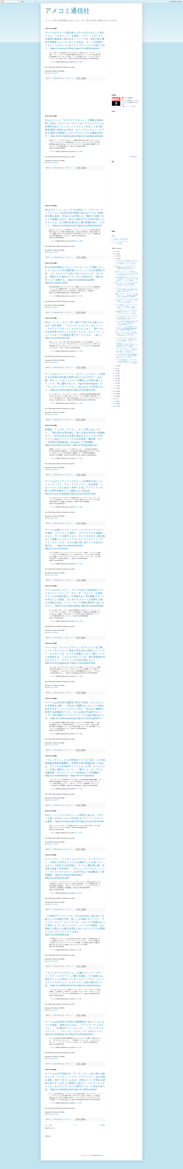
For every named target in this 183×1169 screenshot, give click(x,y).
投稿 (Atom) (51, 1128)
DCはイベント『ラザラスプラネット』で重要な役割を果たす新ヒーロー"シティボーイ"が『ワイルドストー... (126, 267)
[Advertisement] (75, 98)
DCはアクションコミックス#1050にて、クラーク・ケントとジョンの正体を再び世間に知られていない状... (126, 273)
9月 (116, 368)
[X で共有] (81, 78)
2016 (115, 401)
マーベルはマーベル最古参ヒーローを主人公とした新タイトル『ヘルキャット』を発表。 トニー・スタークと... (126, 262)
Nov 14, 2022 (78, 621)
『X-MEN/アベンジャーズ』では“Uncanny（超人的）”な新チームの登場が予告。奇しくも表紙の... (126, 345)
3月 (116, 383)
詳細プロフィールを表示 (128, 106)
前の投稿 (102, 1125)
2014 (115, 406)
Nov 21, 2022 (78, 296)
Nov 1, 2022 (78, 1103)
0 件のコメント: (69, 78)
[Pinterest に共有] (85, 78)
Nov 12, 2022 (78, 676)
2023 (115, 251)
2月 (116, 386)
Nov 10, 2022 (78, 734)
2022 (115, 254)
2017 (115, 399)
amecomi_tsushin (52, 73)
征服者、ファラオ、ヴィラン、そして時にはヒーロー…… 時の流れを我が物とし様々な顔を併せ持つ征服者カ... (126, 295)
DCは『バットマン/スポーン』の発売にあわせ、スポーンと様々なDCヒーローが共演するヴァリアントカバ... (126, 334)
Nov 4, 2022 (78, 833)
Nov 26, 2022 (78, 151)
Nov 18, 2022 (78, 403)
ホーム (76, 1125)
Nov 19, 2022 (78, 351)
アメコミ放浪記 (117, 243)
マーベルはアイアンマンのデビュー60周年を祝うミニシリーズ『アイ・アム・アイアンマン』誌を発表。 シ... (126, 300)
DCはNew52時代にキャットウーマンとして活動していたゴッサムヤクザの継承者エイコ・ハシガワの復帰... (126, 279)
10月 (116, 366)
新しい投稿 (48, 1125)
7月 (116, 373)
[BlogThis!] (79, 78)
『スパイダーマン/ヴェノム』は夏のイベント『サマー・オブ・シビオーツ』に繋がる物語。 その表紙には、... (126, 350)
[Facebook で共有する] (83, 78)
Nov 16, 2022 (78, 458)
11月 (116, 258)
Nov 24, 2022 (78, 241)
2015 (115, 403)
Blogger (101, 1155)
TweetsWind (133, 156)
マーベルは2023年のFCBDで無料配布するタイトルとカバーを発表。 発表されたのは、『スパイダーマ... (126, 356)
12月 (116, 256)
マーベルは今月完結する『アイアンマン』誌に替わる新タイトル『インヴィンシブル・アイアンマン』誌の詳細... (126, 361)
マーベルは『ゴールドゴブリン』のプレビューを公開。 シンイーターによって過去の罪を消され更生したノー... (126, 317)
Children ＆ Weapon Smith (121, 239)
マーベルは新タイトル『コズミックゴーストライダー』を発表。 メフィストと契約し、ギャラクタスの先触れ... (126, 306)
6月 (116, 376)
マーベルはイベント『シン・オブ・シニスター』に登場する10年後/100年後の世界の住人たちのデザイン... (126, 289)
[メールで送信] (77, 78)
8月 (116, 371)
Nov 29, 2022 (78, 62)
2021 (115, 391)
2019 (115, 396)
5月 (116, 378)
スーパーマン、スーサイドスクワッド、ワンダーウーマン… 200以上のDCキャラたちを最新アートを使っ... (126, 339)
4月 (116, 381)
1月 (116, 388)
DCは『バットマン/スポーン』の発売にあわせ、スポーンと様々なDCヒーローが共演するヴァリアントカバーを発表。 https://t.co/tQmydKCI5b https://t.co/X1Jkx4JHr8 (74, 818)
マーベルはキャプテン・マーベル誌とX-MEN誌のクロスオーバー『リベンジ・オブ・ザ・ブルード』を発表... (126, 312)
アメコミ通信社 (67, 10)
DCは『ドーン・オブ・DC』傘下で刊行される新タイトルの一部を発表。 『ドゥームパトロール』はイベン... (126, 284)
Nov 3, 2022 (78, 893)
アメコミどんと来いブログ (120, 241)
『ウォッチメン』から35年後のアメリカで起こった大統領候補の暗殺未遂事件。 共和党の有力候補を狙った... (126, 328)
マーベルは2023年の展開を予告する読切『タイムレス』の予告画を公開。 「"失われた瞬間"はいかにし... (126, 323)
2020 (115, 394)
